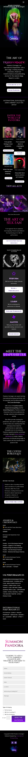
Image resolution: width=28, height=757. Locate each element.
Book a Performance (14, 289)
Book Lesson (14, 334)
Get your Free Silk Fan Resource (14, 242)
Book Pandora (14, 90)
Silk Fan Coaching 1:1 (10, 712)
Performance (8, 710)
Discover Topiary (8, 150)
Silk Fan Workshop (10, 714)
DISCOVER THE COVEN (14, 502)
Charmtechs (19, 736)
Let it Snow (8, 178)
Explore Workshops (13, 311)
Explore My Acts (14, 85)
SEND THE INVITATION (18, 719)
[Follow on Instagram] (15, 742)
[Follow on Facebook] (12, 742)
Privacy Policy (14, 738)
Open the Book (19, 181)
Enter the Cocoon (19, 153)
